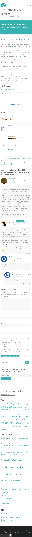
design (21, 407)
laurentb (16, 273)
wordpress (4, 429)
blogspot (27, 404)
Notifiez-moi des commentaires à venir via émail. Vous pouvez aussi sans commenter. (14, 351)
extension (15, 409)
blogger (21, 404)
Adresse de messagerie (8, 323)
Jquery (10, 416)
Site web (3, 331)
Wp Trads (15, 532)
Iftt (8, 68)
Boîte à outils (9, 149)
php (27, 416)
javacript (22, 414)
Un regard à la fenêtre (12, 474)
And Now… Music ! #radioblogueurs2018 (12, 483)
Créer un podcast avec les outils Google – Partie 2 (16, 159)
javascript (5, 416)
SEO (2, 423)
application (15, 404)
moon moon (15, 62)
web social (22, 426)
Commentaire (5, 296)
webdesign (13, 426)
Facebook (20, 409)
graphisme (25, 412)
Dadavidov (16, 46)
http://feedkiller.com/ (7, 116)
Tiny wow (3, 495)
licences (14, 416)
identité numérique (15, 414)
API (11, 404)
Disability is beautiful (6, 503)
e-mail (11, 409)
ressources (21, 419)
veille (2, 426)
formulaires (6, 412)
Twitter (19, 423)
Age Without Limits (6, 498)
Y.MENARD (4, 452)
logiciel (19, 416)
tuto (15, 423)
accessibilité (5, 404)
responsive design (10, 420)
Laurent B (4, 39)
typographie (26, 423)
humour (6, 414)
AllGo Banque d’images (7, 501)
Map (23, 416)
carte (15, 407)
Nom (3, 316)
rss (28, 420)
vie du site (7, 426)
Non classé (24, 39)
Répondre (27, 217)
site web (9, 423)
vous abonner (19, 351)
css (18, 407)
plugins (3, 420)
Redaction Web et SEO (12, 460)
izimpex (3, 438)
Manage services (4, 534)
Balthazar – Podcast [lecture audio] (10, 480)
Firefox (2, 412)
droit (25, 407)
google (12, 412)
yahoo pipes (18, 56)
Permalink (13, 182)
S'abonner (6, 379)
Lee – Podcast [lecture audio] (9, 478)
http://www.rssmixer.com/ (8, 89)
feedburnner (25, 409)
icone (10, 414)
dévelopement (5, 409)
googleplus (18, 412)
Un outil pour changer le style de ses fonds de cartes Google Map (14, 164)
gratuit (3, 414)
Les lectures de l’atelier (13, 467)
